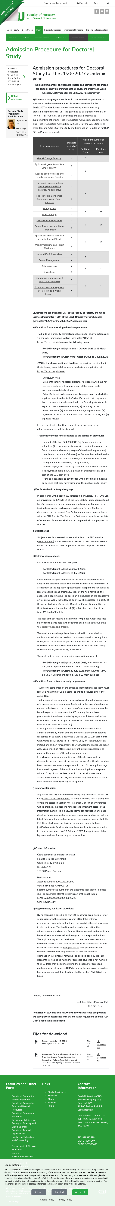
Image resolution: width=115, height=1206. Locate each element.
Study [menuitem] (38, 30)
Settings (38, 1192)
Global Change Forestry (49, 158)
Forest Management (49, 260)
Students (52, 1095)
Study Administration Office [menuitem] (98, 37)
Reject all (59, 1192)
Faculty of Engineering (23, 1113)
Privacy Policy (65, 1200)
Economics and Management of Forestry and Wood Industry (49, 290)
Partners (52, 1102)
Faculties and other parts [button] (56, 3)
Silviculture (49, 272)
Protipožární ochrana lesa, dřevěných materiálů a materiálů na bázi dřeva (49, 186)
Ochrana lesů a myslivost (49, 220)
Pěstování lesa (49, 266)
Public (51, 1106)
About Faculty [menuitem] (13, 30)
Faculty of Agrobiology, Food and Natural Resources (24, 1106)
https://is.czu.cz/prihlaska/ (51, 342)
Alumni (51, 1099)
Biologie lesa (49, 208)
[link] (96, 11)
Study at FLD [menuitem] (12, 37)
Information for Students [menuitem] (42, 37)
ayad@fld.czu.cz (27, 129)
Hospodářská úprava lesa (49, 254)
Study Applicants (56, 1092)
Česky (97, 3)
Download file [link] (101, 1046)
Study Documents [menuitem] (61, 37)
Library (15, 1153)
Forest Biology (49, 214)
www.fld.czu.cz (45, 541)
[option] (17, 97)
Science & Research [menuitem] (52, 30)
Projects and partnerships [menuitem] (97, 30)
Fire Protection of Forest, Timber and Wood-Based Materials (49, 199)
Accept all (80, 1192)
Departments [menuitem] (27, 30)
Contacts (83, 3)
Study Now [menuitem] (26, 37)
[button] (17, 98)
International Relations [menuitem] (73, 30)
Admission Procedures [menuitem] (78, 37)
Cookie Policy (47, 1200)
